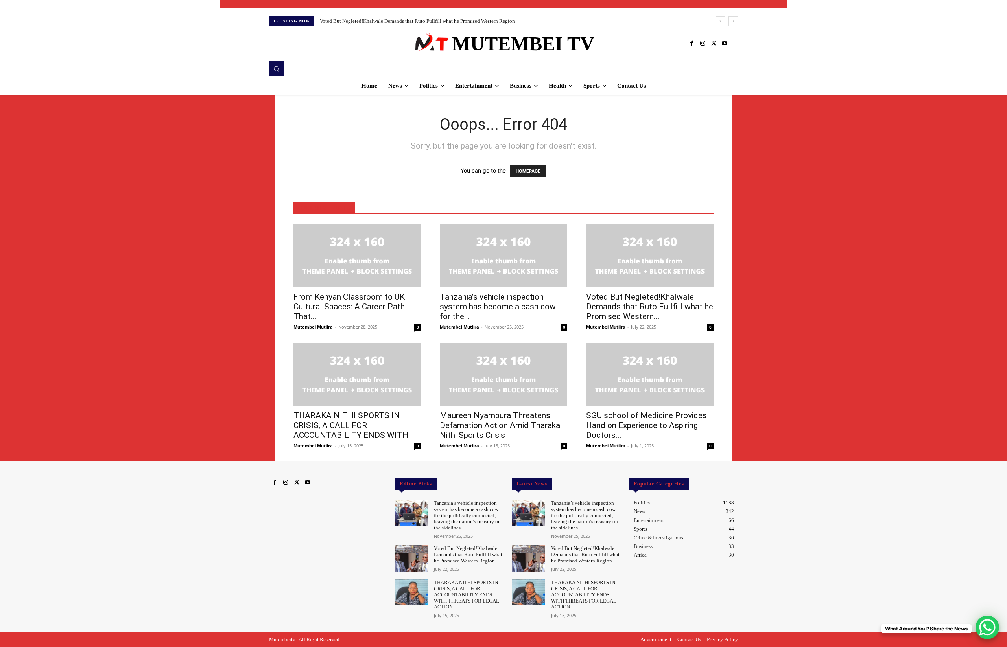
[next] (733, 21)
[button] (276, 68)
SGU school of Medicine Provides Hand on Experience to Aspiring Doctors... (646, 425)
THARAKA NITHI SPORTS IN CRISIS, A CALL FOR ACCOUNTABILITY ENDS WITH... (353, 425)
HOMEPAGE (528, 171)
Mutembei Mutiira (313, 327)
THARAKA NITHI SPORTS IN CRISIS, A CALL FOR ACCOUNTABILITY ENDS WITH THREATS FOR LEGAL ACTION (466, 594)
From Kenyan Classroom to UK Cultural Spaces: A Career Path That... (349, 306)
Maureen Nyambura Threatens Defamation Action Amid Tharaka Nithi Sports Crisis (500, 425)
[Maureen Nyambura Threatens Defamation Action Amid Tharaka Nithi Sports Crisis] (503, 374)
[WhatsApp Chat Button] (987, 627)
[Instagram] (702, 43)
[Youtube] (724, 43)
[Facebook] (691, 43)
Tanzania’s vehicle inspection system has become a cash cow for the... (498, 306)
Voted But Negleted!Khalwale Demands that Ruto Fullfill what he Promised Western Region (417, 21)
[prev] (720, 21)
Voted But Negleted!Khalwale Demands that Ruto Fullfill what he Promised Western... (649, 306)
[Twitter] (713, 43)
